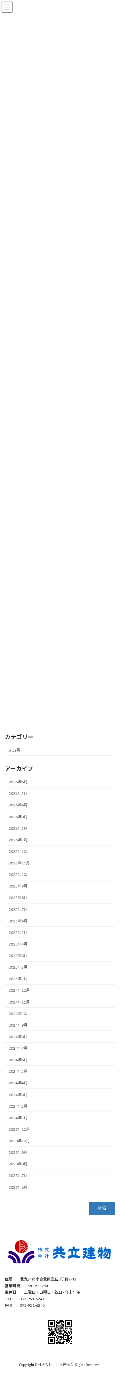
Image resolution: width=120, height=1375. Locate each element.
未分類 (14, 750)
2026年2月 (18, 828)
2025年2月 (18, 967)
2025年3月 (18, 955)
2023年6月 (18, 1187)
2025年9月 (18, 886)
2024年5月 (18, 1071)
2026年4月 (18, 805)
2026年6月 (18, 781)
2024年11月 (19, 1002)
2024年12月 (19, 990)
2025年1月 (18, 978)
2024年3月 (18, 1094)
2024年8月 (18, 1036)
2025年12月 (19, 851)
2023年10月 (19, 1140)
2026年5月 (18, 793)
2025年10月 (19, 874)
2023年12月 (19, 1129)
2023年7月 (18, 1175)
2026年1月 (18, 840)
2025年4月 (18, 944)
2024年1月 (18, 1117)
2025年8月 (18, 897)
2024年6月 (18, 1059)
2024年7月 (18, 1048)
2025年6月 (18, 921)
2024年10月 (19, 1013)
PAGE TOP (111, 1326)
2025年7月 (18, 909)
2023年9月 (18, 1152)
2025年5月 (18, 932)
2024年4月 (18, 1082)
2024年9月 (18, 1025)
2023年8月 (18, 1164)
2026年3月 (18, 816)
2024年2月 (18, 1106)
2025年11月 (19, 863)
